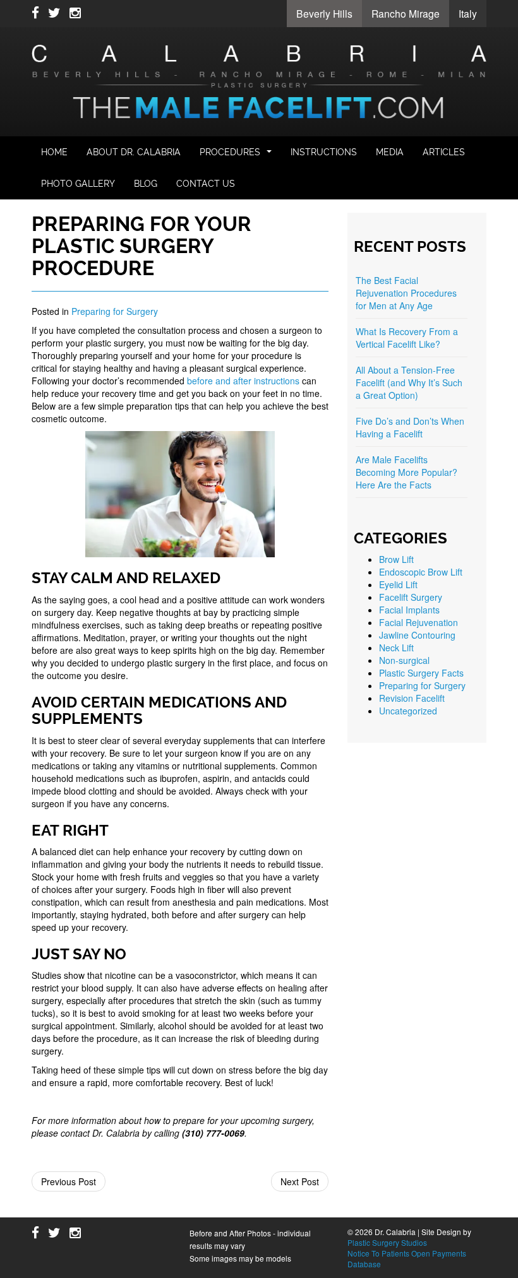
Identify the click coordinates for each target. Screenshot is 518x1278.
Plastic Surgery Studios (387, 1242)
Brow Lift (396, 559)
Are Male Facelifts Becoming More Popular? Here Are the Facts (406, 472)
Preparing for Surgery (114, 311)
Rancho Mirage (405, 13)
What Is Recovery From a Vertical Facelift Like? (407, 337)
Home (54, 152)
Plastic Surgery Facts (421, 672)
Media (390, 152)
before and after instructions (243, 380)
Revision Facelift (412, 698)
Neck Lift (396, 647)
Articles (444, 152)
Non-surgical (404, 660)
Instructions (324, 152)
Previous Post (68, 1181)
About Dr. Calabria (134, 152)
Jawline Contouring (417, 635)
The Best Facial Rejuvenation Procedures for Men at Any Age (406, 293)
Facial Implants (409, 609)
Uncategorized (408, 710)
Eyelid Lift (398, 584)
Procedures (237, 155)
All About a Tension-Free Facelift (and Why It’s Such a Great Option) (409, 382)
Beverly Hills (324, 13)
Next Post (299, 1181)
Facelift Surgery (410, 597)
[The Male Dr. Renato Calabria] (259, 80)
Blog (145, 184)
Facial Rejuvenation (418, 622)
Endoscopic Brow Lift (420, 571)
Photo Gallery (78, 184)
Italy (468, 13)
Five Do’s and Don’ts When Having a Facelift (410, 427)
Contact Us (205, 184)
